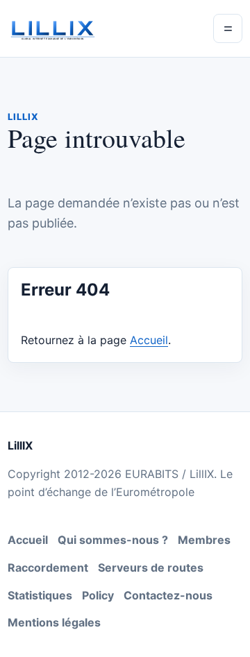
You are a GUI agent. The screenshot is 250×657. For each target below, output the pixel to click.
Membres (204, 540)
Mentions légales (54, 622)
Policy (98, 595)
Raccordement (48, 567)
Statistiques (40, 595)
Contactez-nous (168, 595)
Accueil (149, 340)
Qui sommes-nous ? (113, 540)
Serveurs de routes (150, 567)
